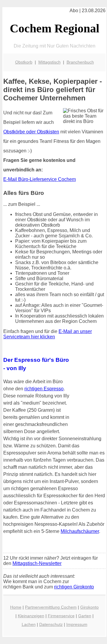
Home (15, 607)
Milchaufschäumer (80, 531)
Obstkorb (23, 62)
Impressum (76, 624)
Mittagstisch (49, 62)
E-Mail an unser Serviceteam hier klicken (47, 334)
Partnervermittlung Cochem (51, 607)
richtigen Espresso (44, 388)
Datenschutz (51, 624)
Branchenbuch (80, 62)
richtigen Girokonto (74, 586)
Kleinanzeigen (31, 615)
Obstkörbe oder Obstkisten (31, 131)
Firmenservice (61, 615)
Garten (84, 615)
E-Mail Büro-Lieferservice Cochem (39, 179)
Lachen (29, 624)
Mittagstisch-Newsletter (37, 563)
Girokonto (89, 607)
